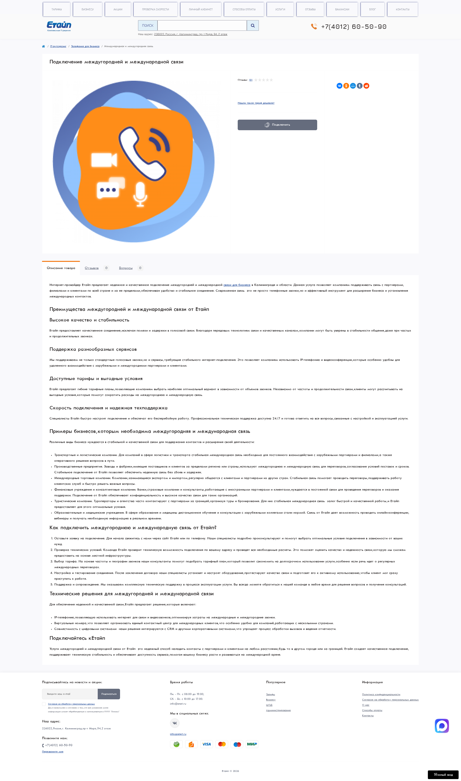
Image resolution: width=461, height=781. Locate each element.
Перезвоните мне (52, 751)
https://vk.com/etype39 (175, 723)
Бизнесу (88, 9)
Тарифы (57, 9)
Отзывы (310, 9)
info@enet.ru (178, 734)
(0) (251, 80)
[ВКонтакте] (339, 86)
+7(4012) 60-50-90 (354, 26)
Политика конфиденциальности (381, 694)
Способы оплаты (244, 9)
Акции (118, 9)
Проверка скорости (155, 9)
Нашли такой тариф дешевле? (256, 103)
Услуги (280, 9)
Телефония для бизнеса (85, 46)
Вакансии (342, 9)
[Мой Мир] (353, 86)
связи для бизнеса (237, 285)
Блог (372, 9)
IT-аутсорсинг (58, 46)
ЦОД (269, 705)
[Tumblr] (360, 86)
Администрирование (278, 710)
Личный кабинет (201, 9)
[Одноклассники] (346, 86)
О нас (365, 705)
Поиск (147, 25)
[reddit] (366, 86)
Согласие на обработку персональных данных (71, 704)
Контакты (402, 9)
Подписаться (108, 694)
